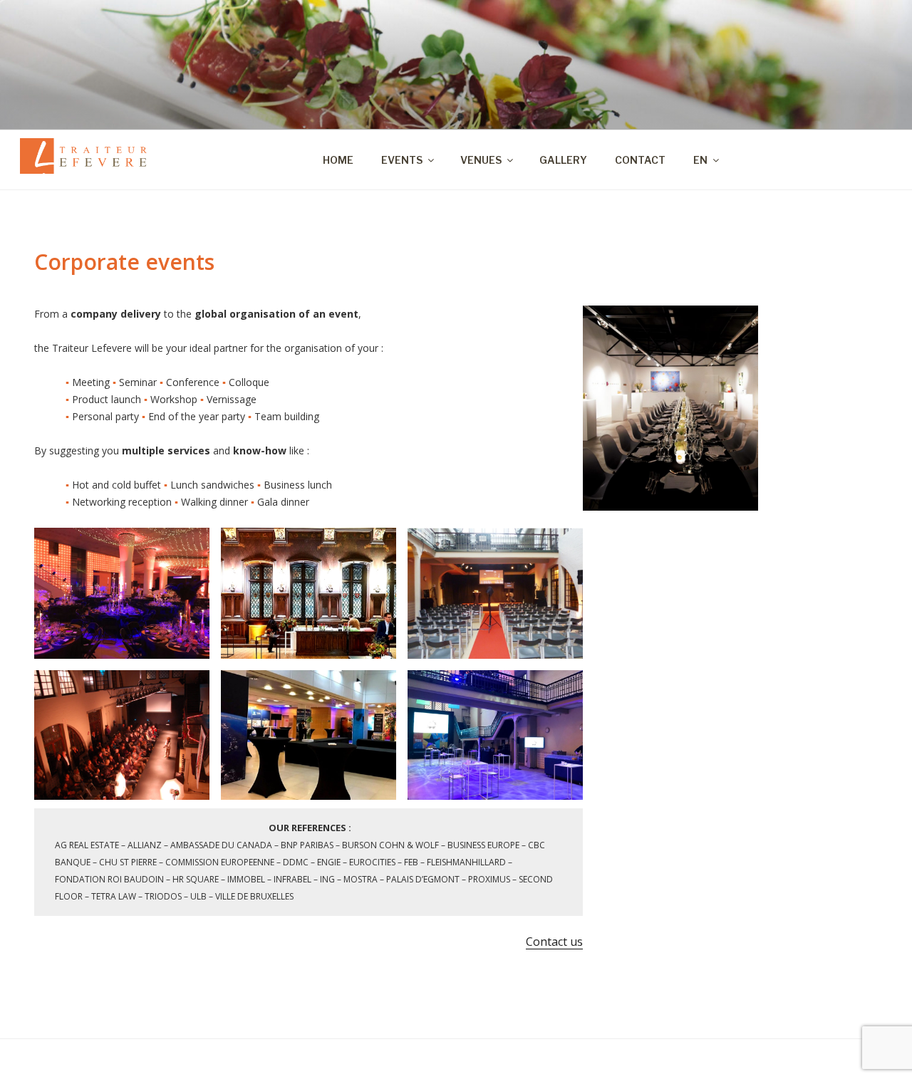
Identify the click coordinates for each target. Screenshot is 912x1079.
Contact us (554, 941)
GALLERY (563, 160)
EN (700, 160)
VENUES (481, 160)
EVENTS (402, 160)
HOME (338, 160)
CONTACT (640, 160)
